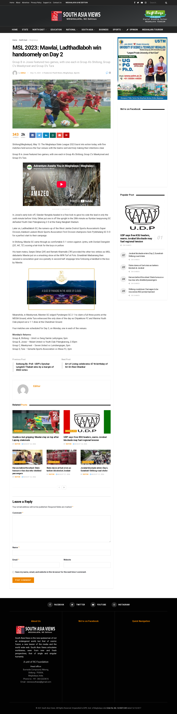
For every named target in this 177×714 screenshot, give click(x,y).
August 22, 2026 (29, 444)
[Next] (64, 487)
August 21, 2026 (63, 474)
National (71, 30)
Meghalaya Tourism (152, 30)
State (25, 30)
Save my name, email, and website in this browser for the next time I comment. (50, 572)
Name (16, 547)
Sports (117, 30)
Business (103, 30)
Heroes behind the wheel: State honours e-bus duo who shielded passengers (26, 470)
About (18, 3)
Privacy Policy (36, 3)
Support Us (47, 3)
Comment (17, 512)
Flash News (57, 73)
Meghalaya (33, 40)
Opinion (134, 30)
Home (12, 3)
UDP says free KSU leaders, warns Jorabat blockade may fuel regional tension (136, 238)
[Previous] (59, 487)
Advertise (25, 3)
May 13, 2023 (35, 73)
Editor (23, 73)
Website (67, 560)
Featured (48, 73)
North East (38, 30)
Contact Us (57, 3)
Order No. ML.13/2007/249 (116, 708)
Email (15, 559)
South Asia (87, 30)
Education (56, 30)
